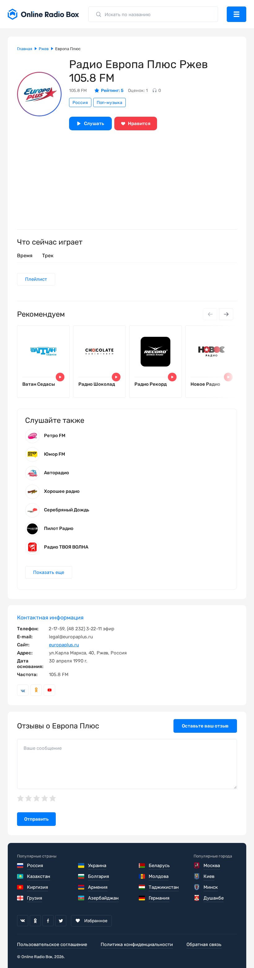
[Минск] (197, 887)
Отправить (36, 819)
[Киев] (197, 876)
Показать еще (48, 572)
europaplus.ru (64, 645)
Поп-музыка (109, 102)
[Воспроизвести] (60, 377)
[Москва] (197, 865)
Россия (80, 102)
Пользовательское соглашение (52, 944)
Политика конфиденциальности (137, 944)
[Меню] (236, 14)
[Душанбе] (197, 898)
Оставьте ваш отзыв (205, 726)
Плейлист (36, 279)
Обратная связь (203, 944)
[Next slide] (226, 314)
